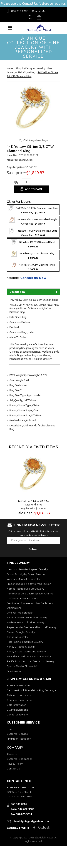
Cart (40, 17)
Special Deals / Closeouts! (22, 666)
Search (30, 17)
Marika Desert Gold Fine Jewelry (25, 622)
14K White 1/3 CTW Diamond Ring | (37, 244)
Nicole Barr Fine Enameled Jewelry (27, 617)
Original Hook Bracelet (20, 612)
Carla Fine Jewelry (17, 636)
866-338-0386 (19, 11)
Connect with (18, 827)
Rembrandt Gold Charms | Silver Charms (30, 593)
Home (10, 729)
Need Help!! (13, 278)
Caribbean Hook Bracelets (22, 598)
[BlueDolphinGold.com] (39, 30)
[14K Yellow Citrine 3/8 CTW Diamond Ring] (33, 474)
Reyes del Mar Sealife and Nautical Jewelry (31, 627)
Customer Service (17, 733)
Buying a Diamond (17, 709)
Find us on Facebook (19, 738)
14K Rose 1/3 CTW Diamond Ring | (37, 267)
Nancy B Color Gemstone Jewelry (26, 651)
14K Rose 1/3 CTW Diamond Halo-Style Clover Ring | (36, 221)
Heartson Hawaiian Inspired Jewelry (27, 569)
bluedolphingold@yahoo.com (31, 821)
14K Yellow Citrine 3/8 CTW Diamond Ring (33, 503)
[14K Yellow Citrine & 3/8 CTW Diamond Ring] (34, 131)
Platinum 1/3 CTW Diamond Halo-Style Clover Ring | (37, 232)
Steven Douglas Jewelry (21, 632)
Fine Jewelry (14, 671)
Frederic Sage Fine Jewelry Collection (29, 583)
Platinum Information (19, 695)
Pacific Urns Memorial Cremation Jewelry (30, 661)
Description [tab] (17, 291)
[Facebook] (41, 828)
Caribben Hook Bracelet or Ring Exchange (31, 690)
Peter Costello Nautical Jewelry (25, 641)
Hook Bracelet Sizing (19, 685)
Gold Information (16, 704)
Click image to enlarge (35, 140)
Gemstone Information (20, 700)
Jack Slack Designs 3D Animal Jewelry (29, 656)
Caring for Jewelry (17, 714)
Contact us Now (33, 277)
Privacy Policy (15, 763)
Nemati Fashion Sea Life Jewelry (25, 588)
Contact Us (38, 11)
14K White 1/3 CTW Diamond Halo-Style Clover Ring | (37, 210)
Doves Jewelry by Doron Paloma (26, 574)
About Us (12, 754)
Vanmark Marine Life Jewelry (23, 579)
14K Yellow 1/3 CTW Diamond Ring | (36, 255)
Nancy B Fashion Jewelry (21, 646)
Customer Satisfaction (20, 758)
